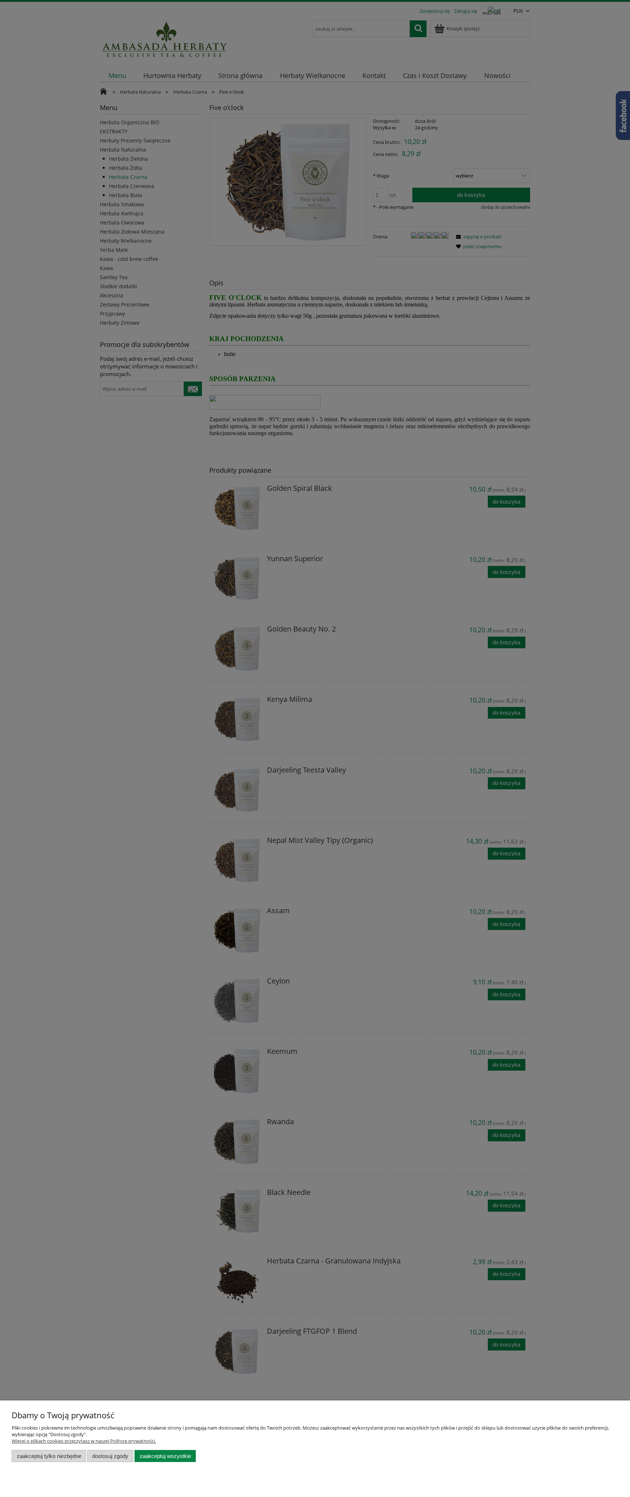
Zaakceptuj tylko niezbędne (49, 1456)
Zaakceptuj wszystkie (165, 1456)
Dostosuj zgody (110, 1456)
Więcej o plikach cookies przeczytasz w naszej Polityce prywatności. (84, 1441)
